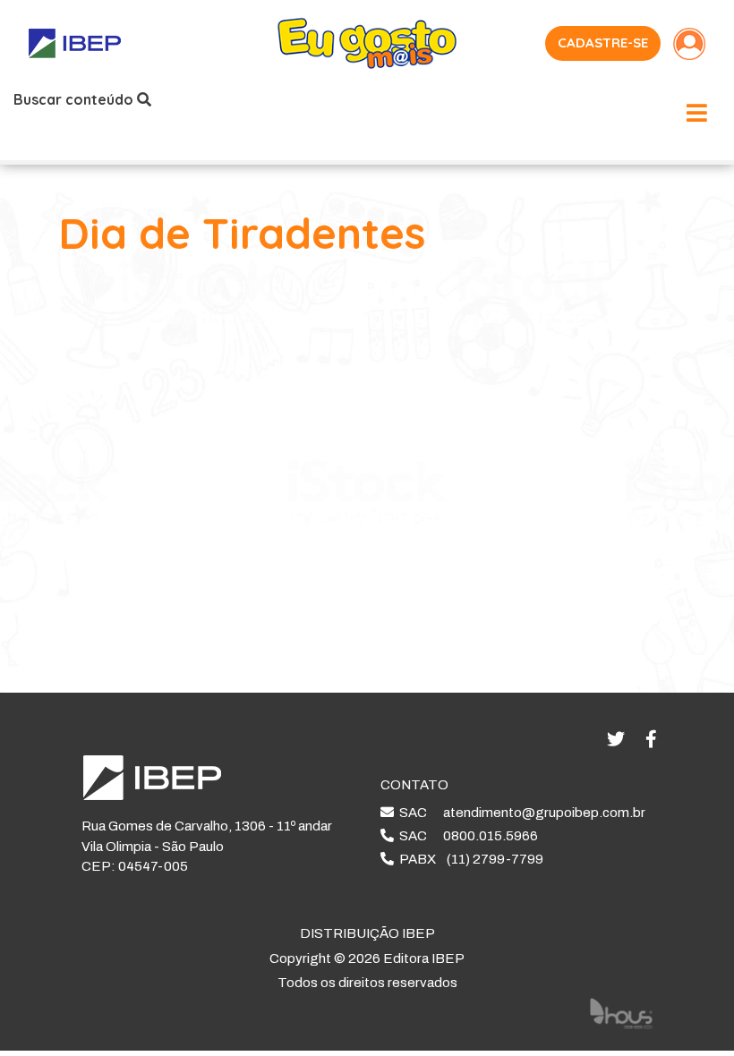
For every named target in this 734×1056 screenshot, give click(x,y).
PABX (468, 859)
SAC (519, 812)
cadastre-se (603, 42)
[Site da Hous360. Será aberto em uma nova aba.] (621, 1012)
